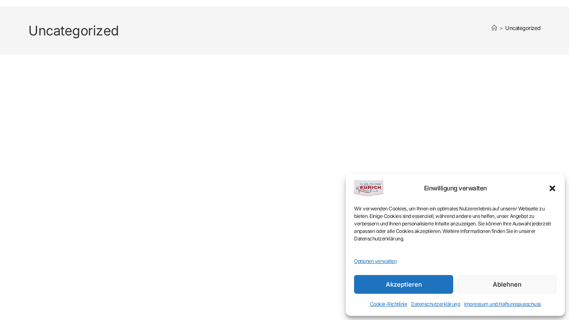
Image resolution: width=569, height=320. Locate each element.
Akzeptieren (404, 284)
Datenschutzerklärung (435, 304)
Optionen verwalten (375, 261)
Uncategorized (523, 28)
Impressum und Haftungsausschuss (502, 304)
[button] (552, 188)
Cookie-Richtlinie (388, 304)
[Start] (494, 28)
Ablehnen (507, 284)
